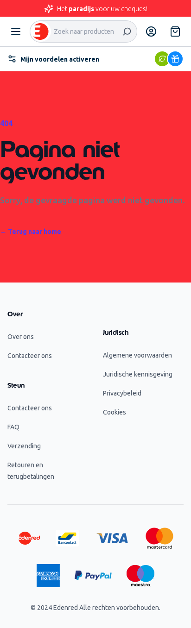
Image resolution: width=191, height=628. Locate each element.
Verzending (24, 446)
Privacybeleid (122, 393)
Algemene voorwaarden (137, 355)
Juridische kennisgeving (137, 374)
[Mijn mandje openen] (175, 31)
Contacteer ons (29, 355)
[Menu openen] (16, 31)
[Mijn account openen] (151, 31)
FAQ (13, 427)
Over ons (20, 336)
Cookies (114, 412)
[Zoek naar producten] (127, 31)
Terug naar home (30, 231)
